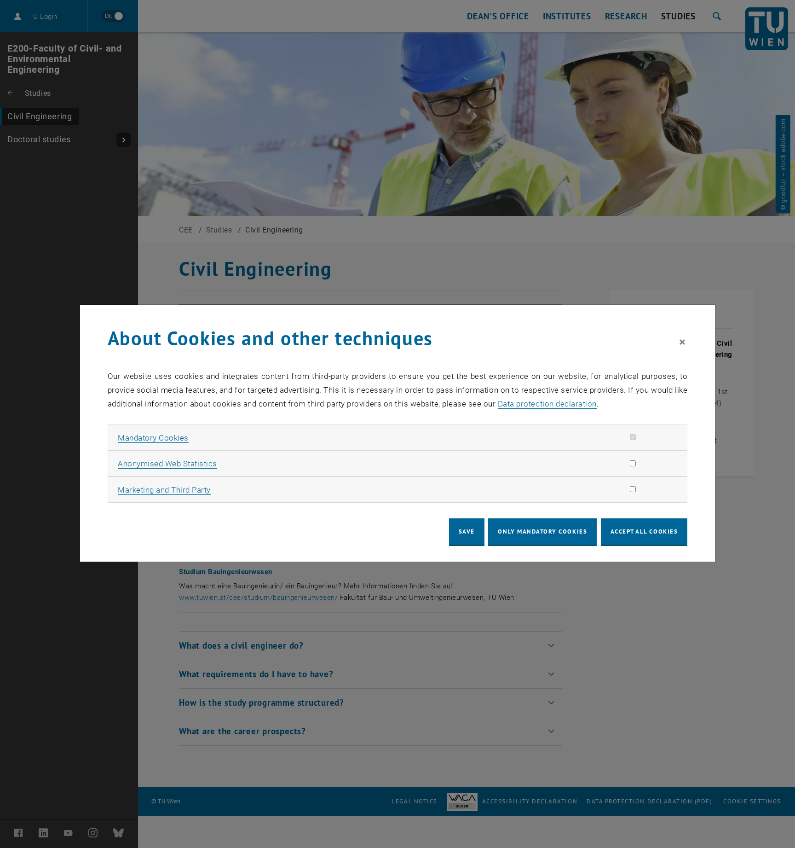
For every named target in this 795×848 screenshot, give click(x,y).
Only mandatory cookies (542, 531)
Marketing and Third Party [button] (164, 489)
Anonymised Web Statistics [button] (167, 463)
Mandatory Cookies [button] (153, 437)
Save (467, 531)
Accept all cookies (644, 531)
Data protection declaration (547, 403)
